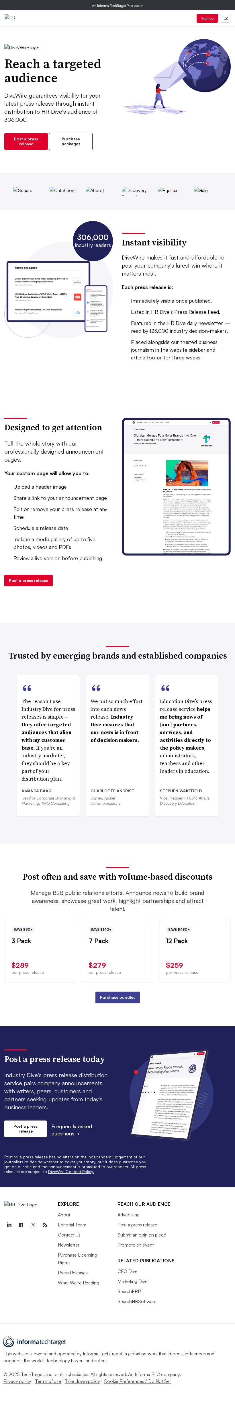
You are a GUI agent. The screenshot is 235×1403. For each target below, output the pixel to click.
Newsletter (68, 1245)
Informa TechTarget (102, 1353)
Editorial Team (72, 1225)
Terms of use (48, 1381)
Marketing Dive (132, 1281)
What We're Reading (78, 1283)
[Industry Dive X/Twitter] (33, 1225)
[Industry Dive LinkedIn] (9, 1225)
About (64, 1215)
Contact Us (69, 1235)
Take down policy (82, 1381)
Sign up (207, 18)
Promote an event (135, 1245)
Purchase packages (71, 141)
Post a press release (26, 141)
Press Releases (73, 1273)
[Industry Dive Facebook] (21, 1225)
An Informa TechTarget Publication (117, 5)
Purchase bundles (117, 997)
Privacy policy (17, 1381)
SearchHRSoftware (136, 1301)
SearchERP (129, 1291)
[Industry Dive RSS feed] (45, 1225)
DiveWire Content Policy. (71, 1171)
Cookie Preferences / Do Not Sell (137, 1381)
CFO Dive (127, 1271)
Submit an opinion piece (141, 1235)
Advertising (128, 1215)
